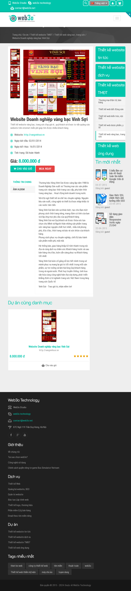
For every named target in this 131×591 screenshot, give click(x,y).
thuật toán (73, 565)
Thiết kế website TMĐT (41, 34)
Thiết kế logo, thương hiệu (20, 505)
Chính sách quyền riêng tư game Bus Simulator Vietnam (33, 467)
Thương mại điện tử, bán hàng (109, 101)
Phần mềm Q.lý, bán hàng (19, 510)
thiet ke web (16, 565)
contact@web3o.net (23, 420)
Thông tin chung (22, 182)
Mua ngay (45, 168)
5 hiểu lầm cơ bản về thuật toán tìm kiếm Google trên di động (116, 176)
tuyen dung (64, 572)
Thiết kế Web (14, 483)
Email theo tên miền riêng (19, 515)
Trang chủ (16, 34)
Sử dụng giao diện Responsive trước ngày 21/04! (115, 220)
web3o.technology (22, 413)
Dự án (25, 34)
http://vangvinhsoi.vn (34, 134)
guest (107, 188)
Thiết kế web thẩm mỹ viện (23, 572)
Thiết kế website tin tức (19, 531)
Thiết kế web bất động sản (110, 109)
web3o (88, 565)
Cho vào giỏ (24, 168)
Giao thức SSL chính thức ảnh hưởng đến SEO (117, 198)
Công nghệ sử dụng (17, 462)
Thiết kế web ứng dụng (18, 547)
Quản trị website (15, 494)
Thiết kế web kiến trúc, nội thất (110, 117)
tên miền (58, 565)
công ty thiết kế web (38, 565)
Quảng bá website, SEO (18, 489)
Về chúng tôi (14, 451)
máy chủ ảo (47, 572)
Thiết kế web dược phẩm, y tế (110, 126)
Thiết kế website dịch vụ (19, 537)
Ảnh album (19, 189)
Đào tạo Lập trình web (18, 499)
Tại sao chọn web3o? (18, 457)
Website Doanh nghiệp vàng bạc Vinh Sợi (31, 38)
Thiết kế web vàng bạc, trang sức (69, 34)
